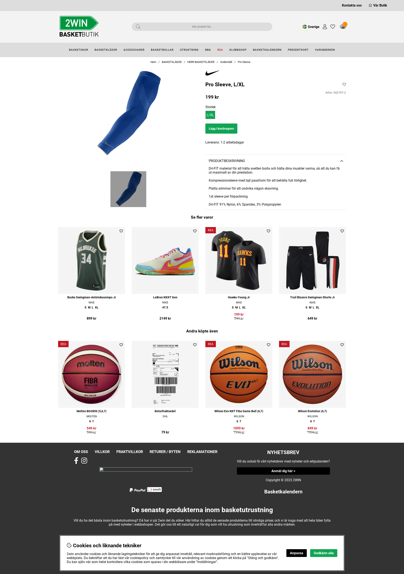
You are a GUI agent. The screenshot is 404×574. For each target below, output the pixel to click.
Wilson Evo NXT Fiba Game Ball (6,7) (238, 411)
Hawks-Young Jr (239, 297)
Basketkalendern (283, 492)
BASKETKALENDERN (267, 49)
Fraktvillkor (129, 451)
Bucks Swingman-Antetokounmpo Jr (91, 297)
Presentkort (298, 49)
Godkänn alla (324, 553)
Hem (153, 62)
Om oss (81, 451)
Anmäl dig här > (283, 471)
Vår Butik (380, 5)
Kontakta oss (352, 5)
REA (220, 49)
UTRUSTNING (189, 49)
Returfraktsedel (165, 411)
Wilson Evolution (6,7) (312, 411)
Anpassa (296, 553)
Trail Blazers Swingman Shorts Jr (312, 297)
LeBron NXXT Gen (165, 297)
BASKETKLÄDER (105, 49)
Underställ (226, 62)
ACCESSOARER (134, 49)
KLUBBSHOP (238, 49)
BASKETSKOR (78, 49)
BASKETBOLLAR (162, 49)
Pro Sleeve (244, 62)
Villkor (102, 451)
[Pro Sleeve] (128, 189)
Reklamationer (202, 451)
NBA (208, 49)
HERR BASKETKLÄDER (201, 62)
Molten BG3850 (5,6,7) (91, 411)
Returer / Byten (165, 451)
